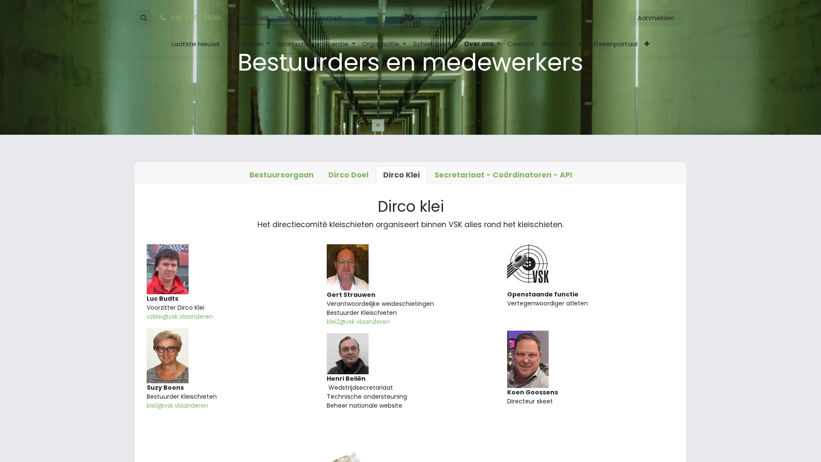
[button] (144, 18)
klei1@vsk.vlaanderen (177, 405)
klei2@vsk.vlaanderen (358, 321)
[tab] (281, 175)
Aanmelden (656, 17)
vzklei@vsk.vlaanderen (180, 316)
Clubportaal (249, 17)
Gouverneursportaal (310, 17)
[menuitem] (195, 44)
